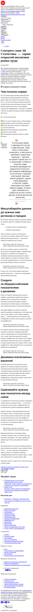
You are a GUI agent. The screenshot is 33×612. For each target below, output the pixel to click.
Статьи (6, 46)
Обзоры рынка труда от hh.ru (13, 482)
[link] (4, 32)
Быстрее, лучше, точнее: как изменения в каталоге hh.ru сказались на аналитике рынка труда (17, 490)
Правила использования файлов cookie (13, 14)
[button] (3, 36)
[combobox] (8, 606)
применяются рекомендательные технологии (16, 591)
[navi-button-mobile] (2, 42)
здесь (8, 463)
